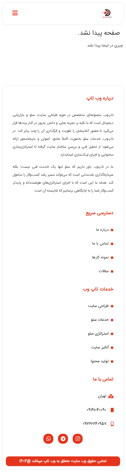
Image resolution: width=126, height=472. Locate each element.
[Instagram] (78, 439)
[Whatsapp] (48, 439)
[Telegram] (63, 439)
